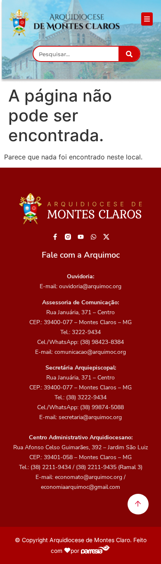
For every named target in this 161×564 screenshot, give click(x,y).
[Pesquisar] (129, 54)
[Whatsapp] (93, 236)
